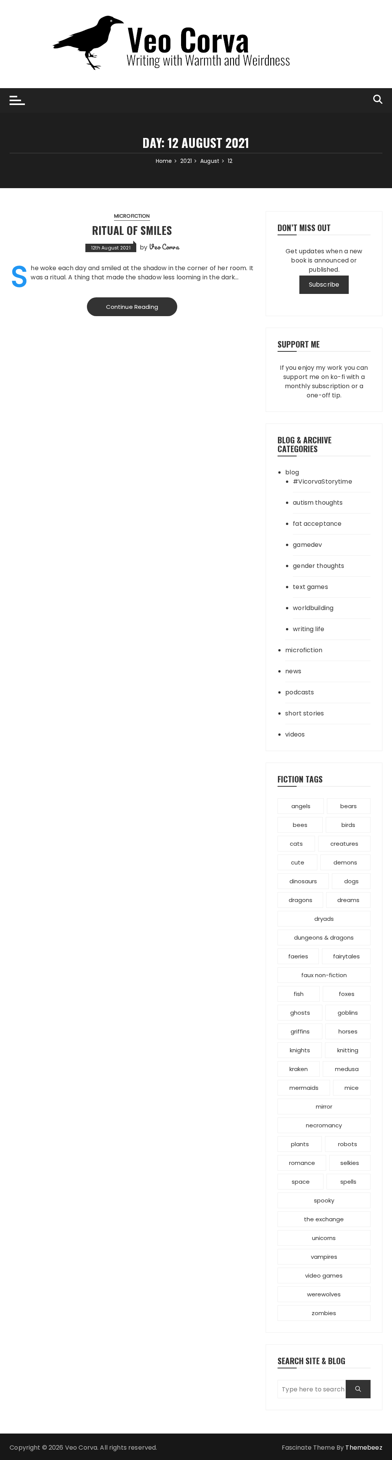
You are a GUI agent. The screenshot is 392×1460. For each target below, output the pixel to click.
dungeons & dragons (324, 937)
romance (302, 1163)
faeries (298, 956)
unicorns (324, 1238)
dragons (300, 900)
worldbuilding (313, 608)
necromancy (324, 1125)
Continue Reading (132, 307)
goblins (348, 1013)
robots (347, 1144)
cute (297, 862)
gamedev (307, 544)
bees (300, 825)
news (293, 671)
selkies (349, 1163)
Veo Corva (163, 246)
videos (295, 734)
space (301, 1182)
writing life (308, 629)
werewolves (324, 1294)
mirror (324, 1106)
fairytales (346, 956)
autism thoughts (318, 502)
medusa (347, 1069)
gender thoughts (318, 565)
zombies (324, 1313)
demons (345, 862)
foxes (346, 994)
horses (348, 1031)
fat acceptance (317, 523)
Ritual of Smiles (132, 230)
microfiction (132, 216)
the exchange (324, 1219)
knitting (347, 1050)
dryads (324, 919)
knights (300, 1050)
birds (348, 825)
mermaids (303, 1088)
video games (324, 1275)
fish (299, 994)
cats (296, 844)
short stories (304, 713)
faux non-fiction (324, 975)
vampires (324, 1257)
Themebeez (363, 1447)
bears (348, 806)
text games (310, 586)
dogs (351, 881)
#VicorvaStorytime (322, 481)
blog (292, 472)
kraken (298, 1069)
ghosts (300, 1013)
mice (352, 1088)
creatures (344, 844)
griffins (300, 1031)
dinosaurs (303, 881)
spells (348, 1182)
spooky (324, 1200)
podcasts (299, 692)
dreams (348, 900)
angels (300, 806)
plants (300, 1144)
